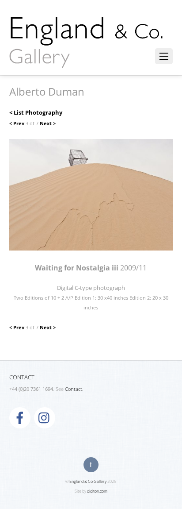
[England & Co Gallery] (86, 59)
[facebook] (19, 417)
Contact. (74, 389)
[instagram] (44, 417)
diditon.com (97, 491)
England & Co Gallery (87, 481)
